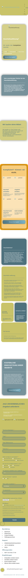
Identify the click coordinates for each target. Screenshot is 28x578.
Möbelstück (6, 467)
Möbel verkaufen (20, 460)
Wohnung (6, 465)
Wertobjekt (12, 467)
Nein (8, 478)
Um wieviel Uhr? (6, 490)
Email (4, 436)
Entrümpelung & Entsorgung (9, 460)
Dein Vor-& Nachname (8, 430)
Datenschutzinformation (18, 505)
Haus (11, 465)
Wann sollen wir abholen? (9, 483)
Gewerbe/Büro (17, 465)
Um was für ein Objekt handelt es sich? (12, 463)
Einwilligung (5, 503)
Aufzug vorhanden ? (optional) (10, 476)
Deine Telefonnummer (8, 442)
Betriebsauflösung (17, 458)
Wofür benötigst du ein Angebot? (10, 457)
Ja (4, 478)
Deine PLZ (5, 448)
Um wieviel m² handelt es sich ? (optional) (12, 470)
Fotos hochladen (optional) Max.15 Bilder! (12, 498)
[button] (25, 2)
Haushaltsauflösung (8, 458)
